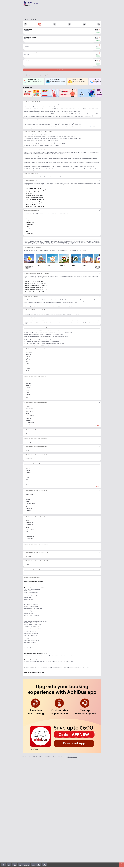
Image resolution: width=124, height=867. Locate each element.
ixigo (26, 756)
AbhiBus (23, 756)
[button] (25, 24)
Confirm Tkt (30, 756)
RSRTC (85, 265)
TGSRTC (39, 265)
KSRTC (50, 265)
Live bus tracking (61, 301)
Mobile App (57, 123)
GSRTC (73, 265)
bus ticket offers (88, 126)
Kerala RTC (62, 265)
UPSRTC (97, 265)
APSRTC (27, 265)
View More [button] (97, 371)
